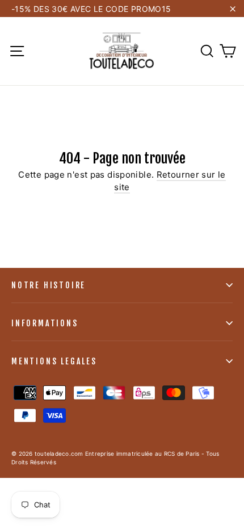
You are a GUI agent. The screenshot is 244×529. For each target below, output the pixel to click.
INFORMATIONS (44, 323)
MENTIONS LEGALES (54, 361)
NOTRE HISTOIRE (48, 285)
